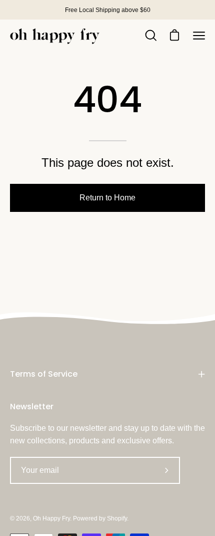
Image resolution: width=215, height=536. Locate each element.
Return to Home (108, 197)
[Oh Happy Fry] (55, 36)
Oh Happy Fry (51, 518)
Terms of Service (44, 374)
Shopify (117, 518)
